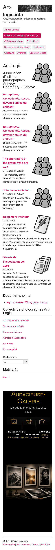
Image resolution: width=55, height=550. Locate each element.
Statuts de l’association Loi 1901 (14, 261)
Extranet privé (10, 349)
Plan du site (9, 544)
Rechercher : (10, 357)
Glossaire (9, 53)
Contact (35, 544)
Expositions (32, 41)
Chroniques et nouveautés (16, 320)
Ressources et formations (17, 47)
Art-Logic (8, 343)
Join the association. (16, 190)
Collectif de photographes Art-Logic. (22, 35)
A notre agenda (11, 29)
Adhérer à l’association (14, 337)
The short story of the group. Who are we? (15, 163)
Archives (21, 53)
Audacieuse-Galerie (28, 397)
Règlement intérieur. (16, 216)
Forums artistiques (12, 332)
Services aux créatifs (13, 326)
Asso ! (6, 377)
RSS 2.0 (45, 544)
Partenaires (39, 47)
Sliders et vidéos (38, 53)
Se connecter (23, 544)
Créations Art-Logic (13, 41)
